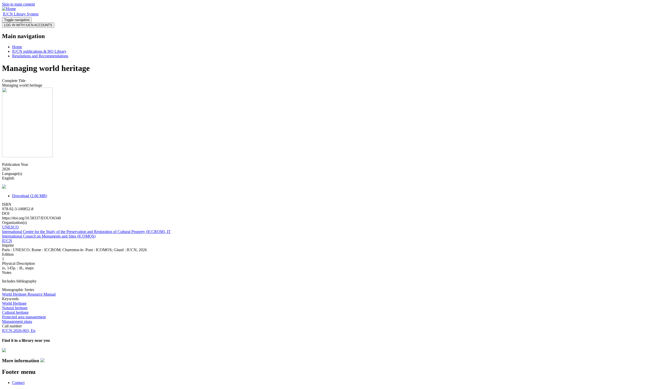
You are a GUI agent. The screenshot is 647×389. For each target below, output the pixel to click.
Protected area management (24, 317)
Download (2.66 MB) (29, 196)
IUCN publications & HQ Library (39, 51)
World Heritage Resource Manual (29, 294)
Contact (18, 382)
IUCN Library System (20, 14)
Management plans (17, 321)
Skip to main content (18, 4)
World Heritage (14, 303)
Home (17, 47)
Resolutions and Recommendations (40, 56)
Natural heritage (15, 308)
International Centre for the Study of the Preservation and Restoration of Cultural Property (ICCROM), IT (86, 231)
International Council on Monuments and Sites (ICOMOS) (49, 236)
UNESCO (10, 227)
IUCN (7, 241)
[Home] (9, 9)
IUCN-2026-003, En (18, 330)
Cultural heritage (15, 312)
